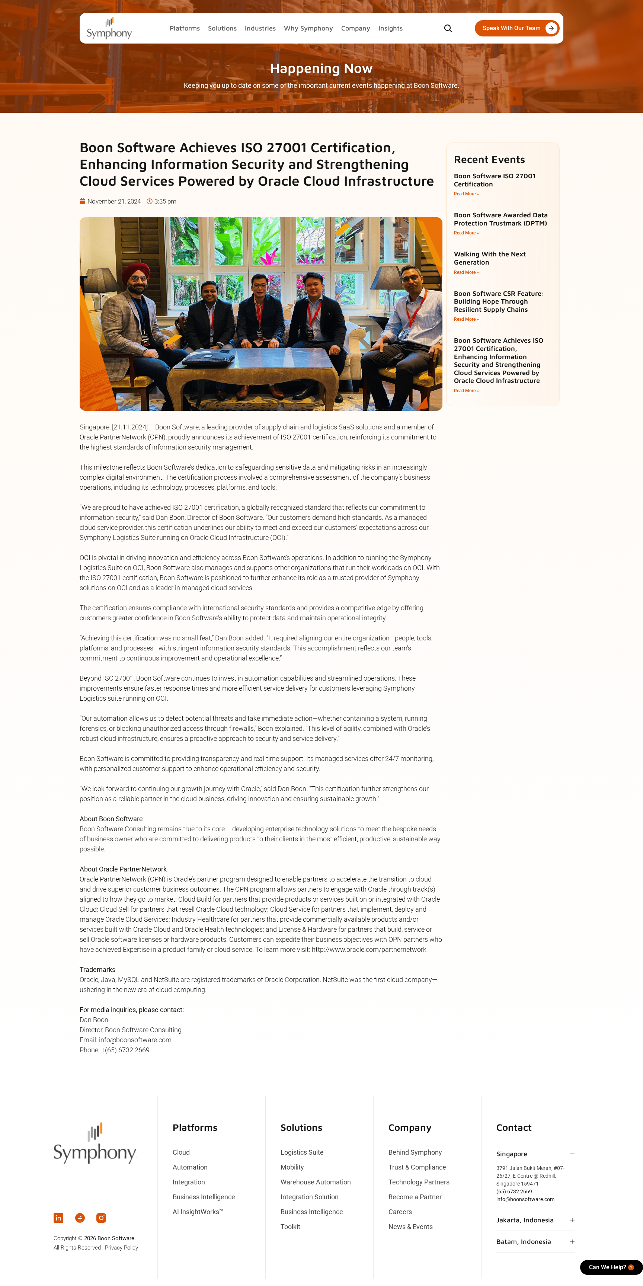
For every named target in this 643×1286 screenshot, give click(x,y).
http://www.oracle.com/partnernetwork (369, 949)
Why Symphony (308, 28)
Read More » (466, 193)
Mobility (292, 1167)
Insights (390, 28)
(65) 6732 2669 (514, 1191)
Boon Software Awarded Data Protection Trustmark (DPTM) (501, 219)
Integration (189, 1182)
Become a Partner (415, 1197)
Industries (260, 28)
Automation (190, 1167)
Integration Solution (310, 1197)
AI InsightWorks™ (198, 1212)
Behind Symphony (415, 1152)
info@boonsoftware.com (525, 1199)
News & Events (410, 1227)
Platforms (185, 28)
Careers (400, 1212)
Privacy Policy (121, 1247)
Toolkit (290, 1227)
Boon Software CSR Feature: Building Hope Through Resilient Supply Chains (499, 301)
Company (355, 28)
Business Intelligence (204, 1197)
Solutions (222, 28)
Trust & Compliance (417, 1167)
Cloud (181, 1152)
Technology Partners (419, 1182)
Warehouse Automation (316, 1182)
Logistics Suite (302, 1152)
